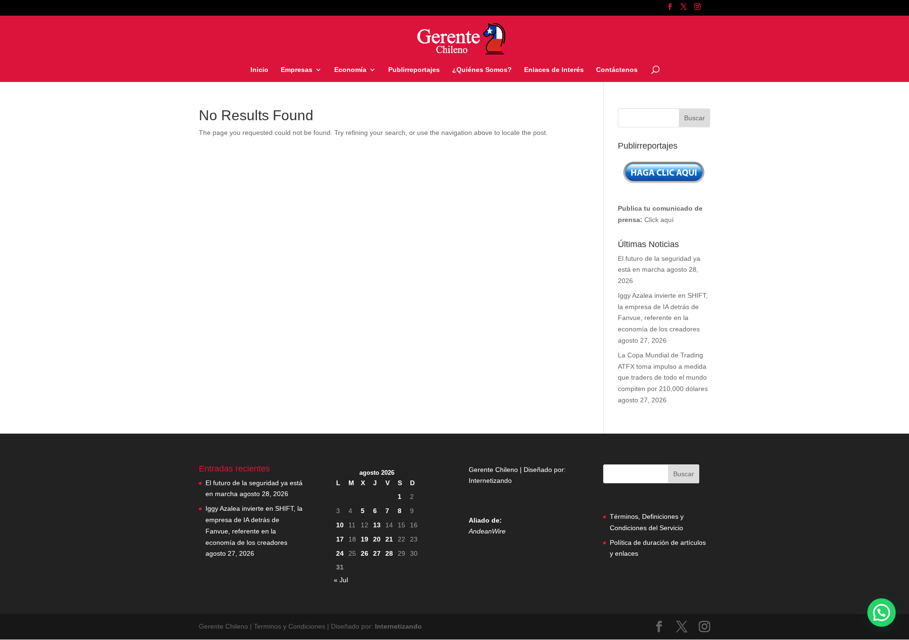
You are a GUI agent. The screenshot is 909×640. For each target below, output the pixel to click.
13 (377, 525)
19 (364, 539)
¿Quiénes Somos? (482, 69)
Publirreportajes (414, 69)
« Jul (341, 580)
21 (389, 539)
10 (340, 525)
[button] (881, 612)
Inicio (259, 69)
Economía (350, 69)
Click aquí (659, 219)
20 (377, 539)
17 (340, 539)
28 (389, 553)
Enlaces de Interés (554, 69)
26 (364, 553)
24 (340, 553)
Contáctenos (617, 69)
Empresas (296, 69)
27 (377, 553)
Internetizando (490, 480)
